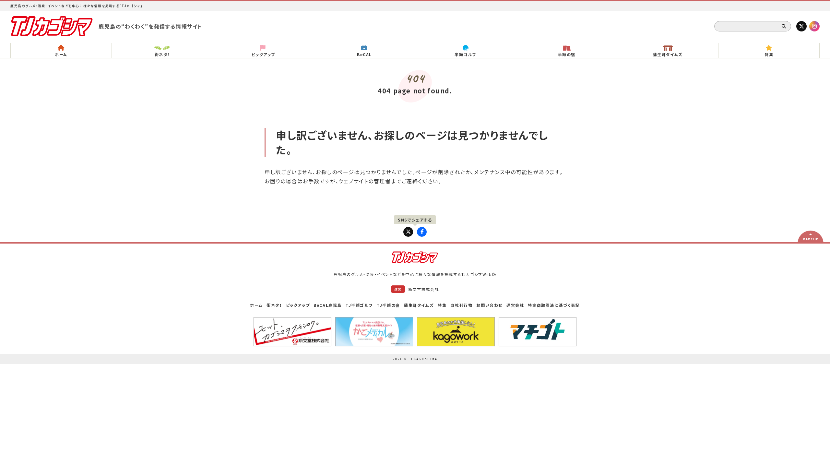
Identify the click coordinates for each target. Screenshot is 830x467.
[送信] (784, 26)
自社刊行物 (461, 305)
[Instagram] (814, 26)
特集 (442, 305)
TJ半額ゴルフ (359, 305)
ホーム (256, 305)
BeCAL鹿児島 (328, 305)
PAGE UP (810, 239)
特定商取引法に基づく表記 (554, 305)
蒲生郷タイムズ (419, 305)
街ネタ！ (274, 305)
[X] (801, 26)
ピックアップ (298, 305)
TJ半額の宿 (388, 305)
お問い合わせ (489, 305)
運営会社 (515, 305)
